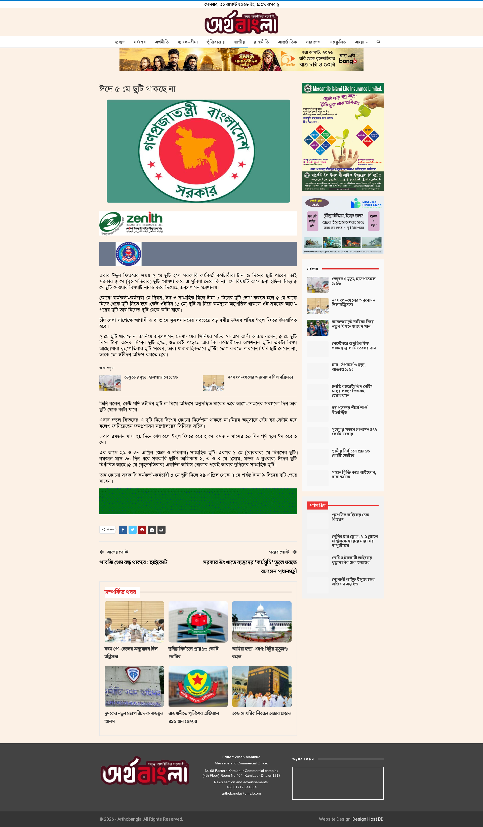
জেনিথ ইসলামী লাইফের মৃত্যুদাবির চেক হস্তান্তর (352, 560)
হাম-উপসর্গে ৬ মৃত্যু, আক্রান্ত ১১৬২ (349, 367)
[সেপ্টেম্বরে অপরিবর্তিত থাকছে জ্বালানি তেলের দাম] (318, 349)
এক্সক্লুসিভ (338, 42)
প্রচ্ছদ (120, 42)
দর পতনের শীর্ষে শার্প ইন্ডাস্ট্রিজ (349, 410)
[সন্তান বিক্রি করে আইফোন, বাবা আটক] (318, 478)
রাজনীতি (261, 42)
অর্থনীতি (162, 42)
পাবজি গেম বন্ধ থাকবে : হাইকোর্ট (133, 562)
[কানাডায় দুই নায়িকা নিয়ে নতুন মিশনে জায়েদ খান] (318, 328)
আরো (359, 42)
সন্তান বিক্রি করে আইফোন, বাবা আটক (354, 475)
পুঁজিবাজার (216, 42)
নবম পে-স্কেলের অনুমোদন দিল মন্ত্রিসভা (260, 377)
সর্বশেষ (140, 42)
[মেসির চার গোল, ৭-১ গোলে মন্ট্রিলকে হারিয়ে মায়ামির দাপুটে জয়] (318, 542)
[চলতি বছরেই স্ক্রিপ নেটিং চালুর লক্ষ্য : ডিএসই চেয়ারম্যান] (318, 392)
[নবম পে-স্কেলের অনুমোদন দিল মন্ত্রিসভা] (213, 383)
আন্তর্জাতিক (287, 42)
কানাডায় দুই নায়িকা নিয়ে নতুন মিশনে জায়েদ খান (353, 324)
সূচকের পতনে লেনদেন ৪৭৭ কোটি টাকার (354, 432)
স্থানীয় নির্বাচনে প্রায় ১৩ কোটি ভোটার (351, 453)
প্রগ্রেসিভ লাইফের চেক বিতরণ (350, 517)
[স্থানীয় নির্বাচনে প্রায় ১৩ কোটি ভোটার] (198, 621)
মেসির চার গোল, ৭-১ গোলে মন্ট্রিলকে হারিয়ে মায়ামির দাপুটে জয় (355, 541)
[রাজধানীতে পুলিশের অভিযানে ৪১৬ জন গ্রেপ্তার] (198, 686)
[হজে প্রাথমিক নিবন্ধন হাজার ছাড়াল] (262, 686)
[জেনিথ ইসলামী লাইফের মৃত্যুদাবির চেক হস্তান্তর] (318, 564)
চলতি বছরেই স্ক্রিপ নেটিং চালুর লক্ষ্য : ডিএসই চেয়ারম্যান (352, 391)
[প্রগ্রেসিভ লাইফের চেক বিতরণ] (318, 521)
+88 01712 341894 (241, 787)
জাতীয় (239, 42)
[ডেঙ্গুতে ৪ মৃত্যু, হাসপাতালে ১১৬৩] (110, 383)
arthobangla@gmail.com (241, 793)
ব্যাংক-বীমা (188, 42)
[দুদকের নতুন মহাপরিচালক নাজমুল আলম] (134, 686)
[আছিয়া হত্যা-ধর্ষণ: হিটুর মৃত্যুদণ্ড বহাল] (262, 621)
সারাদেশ (313, 42)
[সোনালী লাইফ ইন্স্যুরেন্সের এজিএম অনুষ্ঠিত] (318, 585)
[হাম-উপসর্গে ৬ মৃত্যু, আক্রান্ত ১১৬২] (318, 371)
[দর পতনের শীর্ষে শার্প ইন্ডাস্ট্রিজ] (318, 414)
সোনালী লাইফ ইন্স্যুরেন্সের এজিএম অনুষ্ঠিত (353, 582)
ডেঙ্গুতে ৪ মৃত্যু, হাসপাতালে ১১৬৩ (151, 377)
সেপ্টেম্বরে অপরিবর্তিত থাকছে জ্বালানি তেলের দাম (354, 346)
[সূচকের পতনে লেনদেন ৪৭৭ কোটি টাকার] (318, 435)
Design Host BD (368, 819)
